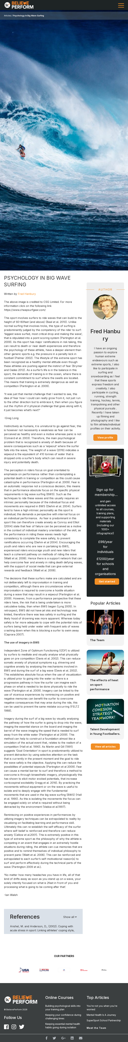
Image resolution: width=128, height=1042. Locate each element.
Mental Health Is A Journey (101, 1014)
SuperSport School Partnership (104, 1020)
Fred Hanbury (27, 294)
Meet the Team (96, 1027)
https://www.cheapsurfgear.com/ (25, 310)
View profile (105, 437)
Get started (107, 581)
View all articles (105, 746)
